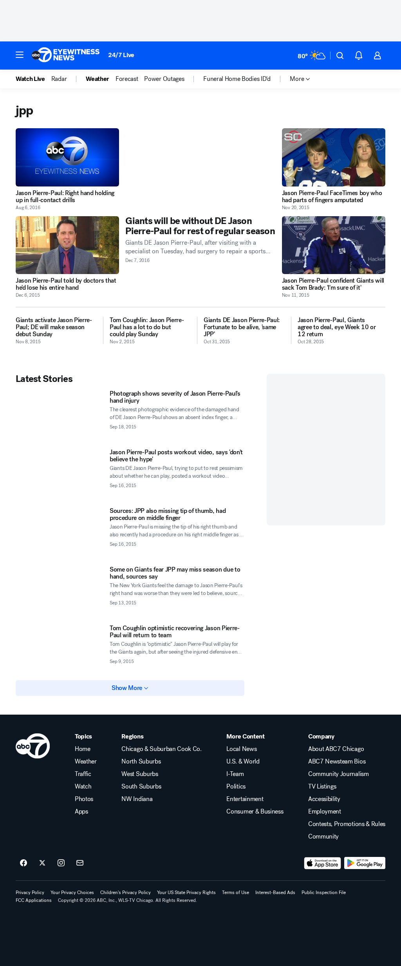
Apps (81, 811)
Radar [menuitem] (59, 78)
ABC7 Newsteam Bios (336, 761)
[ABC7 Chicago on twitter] (42, 863)
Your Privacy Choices (72, 892)
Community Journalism (338, 774)
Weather (86, 761)
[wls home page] (33, 745)
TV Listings (322, 786)
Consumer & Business (254, 811)
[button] (19, 55)
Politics (235, 786)
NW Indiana (136, 799)
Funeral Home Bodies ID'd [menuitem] (236, 78)
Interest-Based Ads (275, 892)
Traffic (83, 774)
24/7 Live (121, 55)
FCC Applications (34, 900)
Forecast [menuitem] (127, 78)
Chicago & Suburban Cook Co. (161, 749)
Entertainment (244, 799)
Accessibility (324, 799)
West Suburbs (139, 774)
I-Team (235, 774)
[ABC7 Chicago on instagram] (61, 863)
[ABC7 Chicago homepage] (65, 55)
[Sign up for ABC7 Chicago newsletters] (80, 863)
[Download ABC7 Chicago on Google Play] (364, 863)
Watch (83, 786)
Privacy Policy (30, 892)
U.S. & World (242, 761)
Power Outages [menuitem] (164, 78)
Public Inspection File (324, 892)
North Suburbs (141, 761)
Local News (241, 749)
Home (82, 749)
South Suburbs (141, 786)
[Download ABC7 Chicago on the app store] (322, 863)
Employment (324, 811)
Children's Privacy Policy (125, 892)
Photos (84, 799)
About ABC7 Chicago (336, 749)
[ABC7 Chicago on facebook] (23, 863)
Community (323, 836)
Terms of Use (235, 892)
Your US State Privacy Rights (186, 892)
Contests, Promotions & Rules (346, 824)
